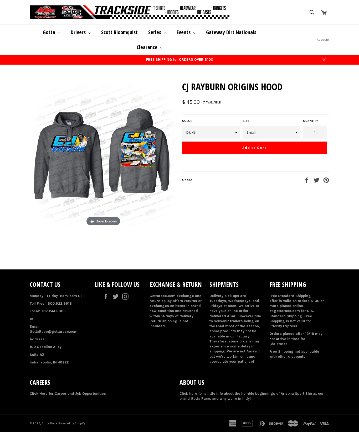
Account (323, 39)
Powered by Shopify (71, 423)
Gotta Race (49, 423)
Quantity (310, 121)
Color (187, 121)
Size (246, 121)
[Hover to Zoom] (103, 154)
